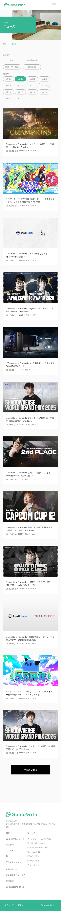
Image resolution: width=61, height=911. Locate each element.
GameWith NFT (34, 851)
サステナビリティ (14, 861)
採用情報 (10, 881)
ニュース (9, 850)
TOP (5, 44)
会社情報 (10, 844)
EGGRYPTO (33, 856)
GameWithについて (15, 838)
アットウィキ (33, 865)
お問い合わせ (12, 869)
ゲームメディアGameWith (39, 838)
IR (7, 856)
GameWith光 (33, 860)
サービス (31, 833)
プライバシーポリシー (14, 905)
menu (54, 4)
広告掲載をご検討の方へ (17, 875)
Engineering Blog (15, 886)
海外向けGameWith (36, 843)
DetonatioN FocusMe (37, 847)
